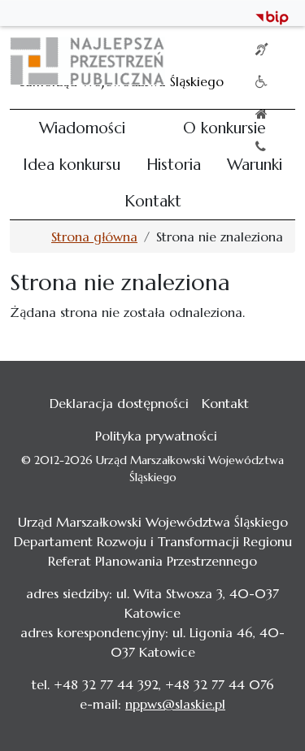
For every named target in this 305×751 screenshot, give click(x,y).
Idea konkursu (71, 164)
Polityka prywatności (156, 436)
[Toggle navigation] (272, 61)
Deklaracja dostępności (119, 403)
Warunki (254, 164)
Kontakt (152, 201)
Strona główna (94, 236)
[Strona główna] (94, 61)
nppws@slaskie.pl (175, 704)
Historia (173, 164)
